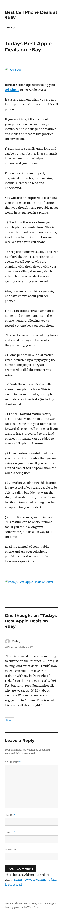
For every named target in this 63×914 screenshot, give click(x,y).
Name (10, 815)
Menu (11, 27)
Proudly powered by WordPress (22, 907)
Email (10, 832)
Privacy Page (47, 903)
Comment (13, 762)
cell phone (12, 89)
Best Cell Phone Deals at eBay (21, 903)
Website (11, 849)
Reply (9, 720)
